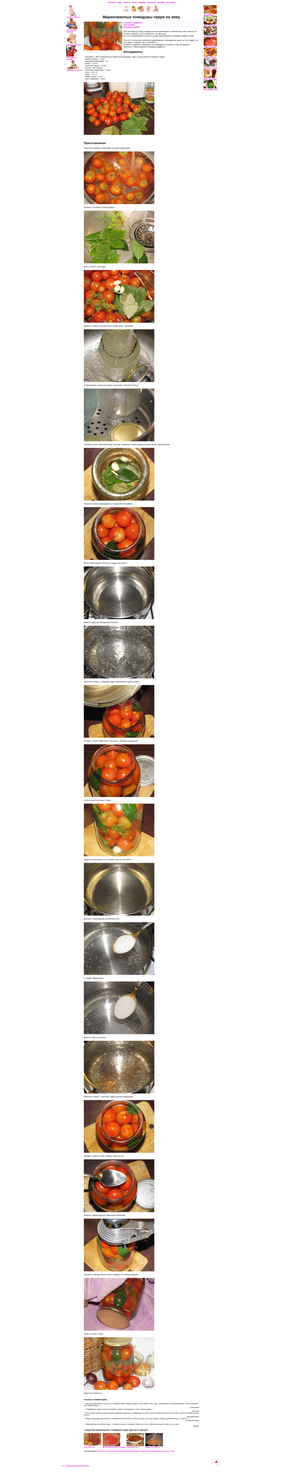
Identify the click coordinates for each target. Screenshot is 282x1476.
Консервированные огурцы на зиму (160, 1451)
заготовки (170, 2)
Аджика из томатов (152, 1447)
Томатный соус (132, 1447)
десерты (152, 2)
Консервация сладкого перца (134, 1451)
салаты (127, 2)
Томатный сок (89, 1447)
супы (134, 2)
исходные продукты (132, 23)
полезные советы (131, 27)
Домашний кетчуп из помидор (114, 1447)
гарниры (142, 2)
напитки (161, 2)
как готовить (129, 25)
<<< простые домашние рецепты (75, 1466)
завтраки (112, 2)
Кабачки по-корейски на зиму (110, 1451)
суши (119, 2)
